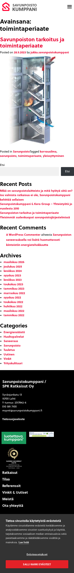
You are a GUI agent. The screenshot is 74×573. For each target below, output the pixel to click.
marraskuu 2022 (14, 293)
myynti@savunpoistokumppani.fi (22, 410)
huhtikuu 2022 (13, 306)
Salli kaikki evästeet (37, 564)
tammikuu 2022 (14, 315)
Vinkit (7, 359)
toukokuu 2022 (13, 302)
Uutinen (9, 354)
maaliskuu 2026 (14, 262)
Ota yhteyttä (12, 505)
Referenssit (11, 485)
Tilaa (6, 479)
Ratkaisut (9, 472)
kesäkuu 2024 (13, 271)
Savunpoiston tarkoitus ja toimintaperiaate (32, 42)
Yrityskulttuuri (13, 363)
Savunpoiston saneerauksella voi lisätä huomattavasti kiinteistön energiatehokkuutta (38, 239)
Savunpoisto (21, 151)
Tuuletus (9, 350)
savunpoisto (8, 156)
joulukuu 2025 (13, 266)
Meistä (7, 498)
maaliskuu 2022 (14, 311)
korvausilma (48, 151)
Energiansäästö (14, 332)
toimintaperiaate (29, 156)
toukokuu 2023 (13, 284)
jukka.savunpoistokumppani (50, 52)
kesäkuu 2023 (13, 280)
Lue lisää (24, 542)
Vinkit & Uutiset (15, 492)
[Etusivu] (19, 6)
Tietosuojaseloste (13, 419)
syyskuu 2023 (12, 275)
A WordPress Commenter (23, 234)
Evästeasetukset (37, 554)
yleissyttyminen (53, 156)
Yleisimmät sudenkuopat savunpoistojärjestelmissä (35, 217)
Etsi (2, 165)
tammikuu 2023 (14, 288)
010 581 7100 (9, 406)
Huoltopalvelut (14, 336)
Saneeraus (11, 341)
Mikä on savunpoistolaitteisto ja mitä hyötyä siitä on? (36, 191)
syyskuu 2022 (12, 297)
